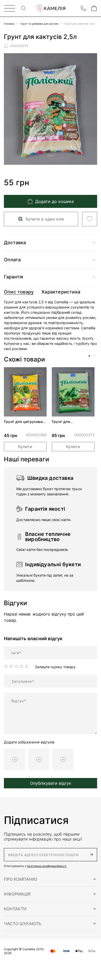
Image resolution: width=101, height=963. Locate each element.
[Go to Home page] (50, 8)
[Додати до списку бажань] (89, 219)
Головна (9, 23)
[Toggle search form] (23, 8)
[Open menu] (9, 8)
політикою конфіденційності (47, 866)
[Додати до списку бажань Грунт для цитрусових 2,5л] (40, 373)
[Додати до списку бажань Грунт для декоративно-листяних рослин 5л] (88, 373)
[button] (50, 879)
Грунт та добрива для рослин (39, 23)
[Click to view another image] (50, 155)
